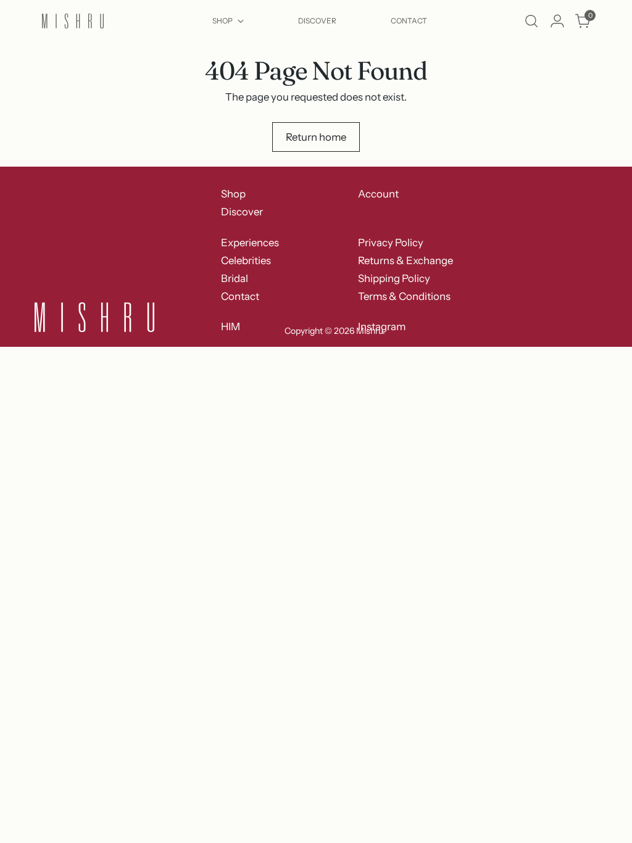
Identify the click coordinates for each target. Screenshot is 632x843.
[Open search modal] (531, 21)
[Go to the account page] (557, 21)
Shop (233, 194)
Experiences (250, 242)
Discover (242, 212)
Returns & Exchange (405, 260)
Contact (240, 296)
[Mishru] (73, 21)
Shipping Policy (394, 278)
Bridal (234, 278)
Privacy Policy (390, 242)
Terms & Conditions (404, 296)
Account (378, 194)
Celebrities (246, 260)
